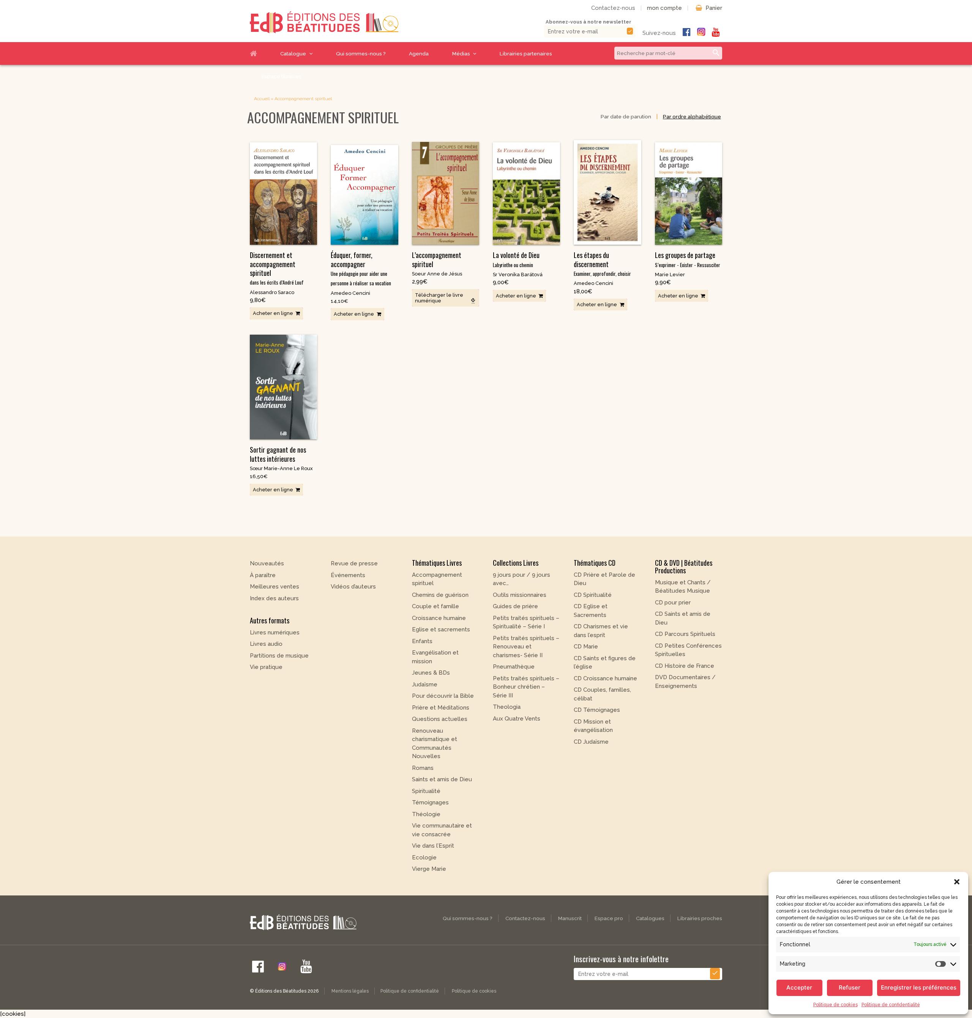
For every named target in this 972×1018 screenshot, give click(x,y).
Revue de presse (354, 563)
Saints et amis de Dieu (442, 779)
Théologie (426, 814)
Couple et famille (435, 606)
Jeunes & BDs (431, 672)
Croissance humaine (439, 618)
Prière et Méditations (440, 707)
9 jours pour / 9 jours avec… (521, 579)
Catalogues (650, 918)
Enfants (422, 641)
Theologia (507, 706)
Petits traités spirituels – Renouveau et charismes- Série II (526, 647)
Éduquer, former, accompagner (361, 268)
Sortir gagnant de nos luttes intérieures (278, 454)
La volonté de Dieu (516, 259)
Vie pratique (266, 667)
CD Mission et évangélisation (593, 726)
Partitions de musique (279, 655)
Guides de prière (515, 606)
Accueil (259, 53)
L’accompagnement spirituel (436, 259)
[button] (957, 882)
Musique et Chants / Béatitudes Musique (683, 587)
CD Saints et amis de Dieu (682, 618)
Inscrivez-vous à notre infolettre (621, 959)
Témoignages (430, 802)
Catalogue (293, 53)
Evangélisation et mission (435, 657)
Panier (713, 8)
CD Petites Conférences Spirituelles (688, 650)
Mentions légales (350, 991)
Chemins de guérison (440, 595)
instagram (701, 31)
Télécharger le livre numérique (439, 298)
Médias (461, 53)
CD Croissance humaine (605, 678)
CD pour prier (673, 602)
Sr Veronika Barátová (518, 274)
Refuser (849, 987)
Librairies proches (699, 918)
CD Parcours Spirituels (685, 634)
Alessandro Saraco (272, 292)
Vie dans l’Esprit (433, 845)
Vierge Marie (429, 868)
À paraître (263, 575)
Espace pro (609, 918)
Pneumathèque (514, 666)
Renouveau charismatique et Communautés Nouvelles (434, 743)
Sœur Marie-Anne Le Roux (281, 468)
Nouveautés (267, 563)
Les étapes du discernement (602, 263)
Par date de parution (626, 116)
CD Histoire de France (684, 665)
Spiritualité (426, 791)
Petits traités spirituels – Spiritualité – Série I (526, 622)
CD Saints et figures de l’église (605, 662)
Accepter (799, 987)
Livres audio (266, 643)
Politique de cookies (835, 1004)
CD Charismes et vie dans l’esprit (601, 631)
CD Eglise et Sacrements (591, 610)
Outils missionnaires (519, 595)
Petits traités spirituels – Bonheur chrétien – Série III (526, 687)
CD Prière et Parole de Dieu (604, 579)
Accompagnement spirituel (437, 579)
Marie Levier (670, 274)
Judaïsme (424, 684)
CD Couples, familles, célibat (602, 694)
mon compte (664, 8)
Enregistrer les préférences (918, 987)
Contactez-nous (613, 8)
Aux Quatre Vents (516, 718)
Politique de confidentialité (891, 1004)
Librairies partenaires (526, 53)
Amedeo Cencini (350, 293)
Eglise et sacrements (441, 629)
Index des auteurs (274, 598)
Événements (348, 575)
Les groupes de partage (687, 259)
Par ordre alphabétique (692, 116)
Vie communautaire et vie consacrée (442, 830)
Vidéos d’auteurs (353, 586)
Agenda (419, 53)
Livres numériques (275, 632)
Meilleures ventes (274, 586)
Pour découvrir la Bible (443, 695)
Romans (423, 768)
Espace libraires (281, 76)
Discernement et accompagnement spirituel (277, 268)
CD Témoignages (597, 709)
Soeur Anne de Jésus (437, 274)
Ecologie (424, 857)
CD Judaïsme (591, 741)
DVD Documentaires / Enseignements (685, 681)
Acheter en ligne (273, 313)
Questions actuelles (439, 719)
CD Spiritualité (593, 595)
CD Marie (586, 646)
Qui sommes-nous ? (361, 53)
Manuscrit (570, 918)
